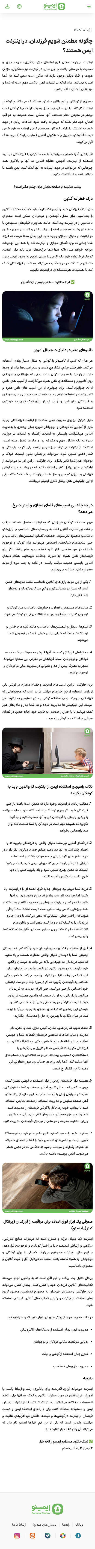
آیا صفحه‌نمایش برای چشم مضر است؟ (38, 186)
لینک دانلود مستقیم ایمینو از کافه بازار (45, 282)
